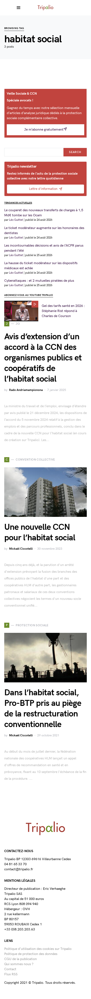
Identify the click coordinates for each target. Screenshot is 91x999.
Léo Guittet (16, 220)
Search (75, 152)
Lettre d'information (43, 189)
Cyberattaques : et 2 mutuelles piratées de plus (39, 281)
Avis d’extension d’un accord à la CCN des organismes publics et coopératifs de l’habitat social (43, 358)
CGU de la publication (20, 959)
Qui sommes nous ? (18, 964)
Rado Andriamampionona (26, 390)
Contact (10, 969)
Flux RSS (11, 974)
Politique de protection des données (30, 954)
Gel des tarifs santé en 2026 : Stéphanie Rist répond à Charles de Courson (63, 311)
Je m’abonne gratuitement (43, 130)
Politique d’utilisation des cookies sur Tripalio (38, 949)
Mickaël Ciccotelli (21, 549)
